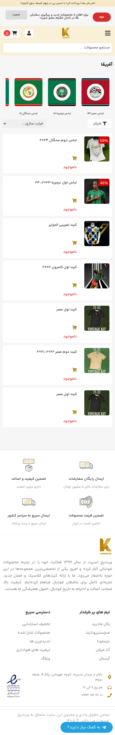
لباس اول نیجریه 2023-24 (56, 182)
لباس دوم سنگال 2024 (58, 140)
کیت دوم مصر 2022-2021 (57, 352)
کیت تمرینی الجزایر (63, 225)
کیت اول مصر (66, 309)
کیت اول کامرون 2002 (59, 267)
